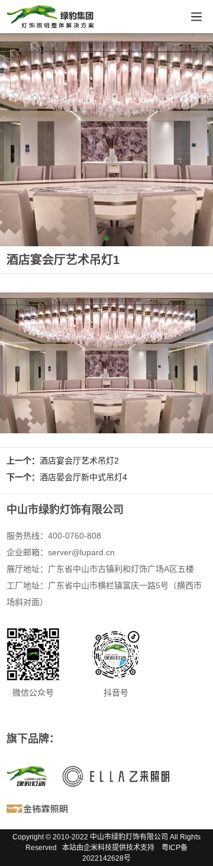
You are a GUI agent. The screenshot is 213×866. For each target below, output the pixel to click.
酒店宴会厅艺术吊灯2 (79, 460)
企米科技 (97, 848)
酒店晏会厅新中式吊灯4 (83, 477)
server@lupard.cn (81, 552)
